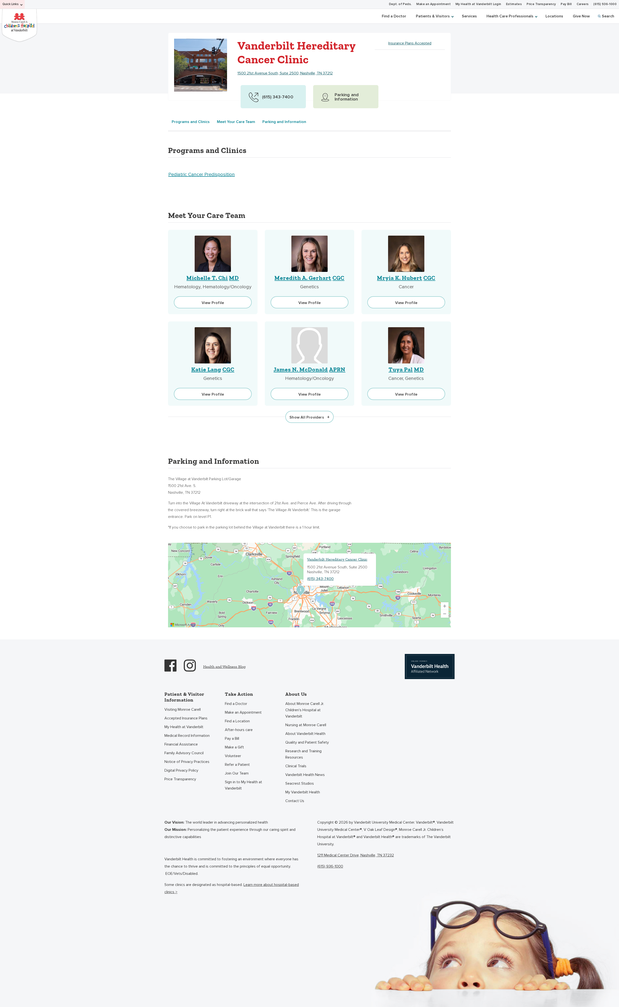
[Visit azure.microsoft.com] (182, 624)
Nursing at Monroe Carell (305, 725)
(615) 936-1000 (605, 4)
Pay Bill (566, 4)
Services (469, 16)
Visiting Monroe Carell (182, 709)
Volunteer (233, 755)
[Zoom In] (445, 606)
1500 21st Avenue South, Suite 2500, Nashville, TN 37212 (285, 73)
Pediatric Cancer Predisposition (201, 174)
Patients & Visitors (433, 16)
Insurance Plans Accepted (409, 43)
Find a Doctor (394, 16)
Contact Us (294, 800)
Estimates (514, 4)
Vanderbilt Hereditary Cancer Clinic (337, 559)
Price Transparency (541, 4)
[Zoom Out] (445, 614)
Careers (583, 4)
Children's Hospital (19, 24)
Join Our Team (237, 773)
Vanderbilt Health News (305, 774)
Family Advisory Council (184, 753)
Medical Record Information (187, 735)
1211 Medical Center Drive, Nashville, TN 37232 (355, 855)
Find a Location (237, 721)
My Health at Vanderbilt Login (478, 4)
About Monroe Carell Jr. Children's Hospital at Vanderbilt (304, 710)
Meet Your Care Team (236, 122)
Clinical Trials (295, 766)
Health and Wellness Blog (224, 666)
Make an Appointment (433, 4)
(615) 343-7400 (320, 578)
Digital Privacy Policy (181, 770)
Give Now (581, 16)
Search (608, 16)
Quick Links (10, 4)
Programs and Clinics (191, 122)
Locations (554, 16)
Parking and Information (284, 122)
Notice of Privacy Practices (186, 761)
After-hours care (239, 729)
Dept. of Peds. (400, 4)
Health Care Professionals (509, 16)
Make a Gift (234, 747)
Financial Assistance (181, 744)
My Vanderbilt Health (302, 792)
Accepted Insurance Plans (185, 718)
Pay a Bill (232, 738)
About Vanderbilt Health (305, 733)
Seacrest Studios (299, 783)
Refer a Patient (237, 764)
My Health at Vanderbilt (183, 726)
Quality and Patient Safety (307, 742)
